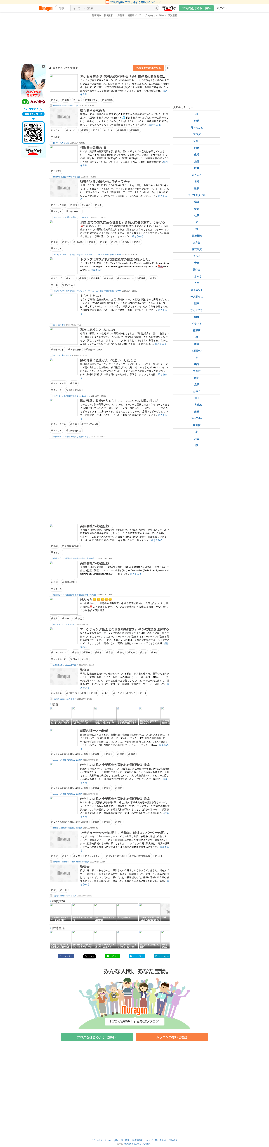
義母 (196, 364)
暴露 (143, 278)
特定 (122, 652)
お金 (144, 693)
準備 (93, 241)
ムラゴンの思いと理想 (171, 1037)
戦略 (88, 652)
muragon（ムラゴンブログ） (138, 1143)
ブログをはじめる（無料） (197, 8)
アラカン (58, 130)
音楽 (196, 262)
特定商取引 (137, 1140)
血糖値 (197, 425)
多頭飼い (197, 350)
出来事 (96, 278)
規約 (116, 1140)
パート (110, 130)
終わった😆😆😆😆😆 (96, 599)
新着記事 (108, 15)
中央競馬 (197, 404)
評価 (77, 652)
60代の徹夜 (76, 349)
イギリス (58, 552)
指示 (84, 278)
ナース (68, 618)
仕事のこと (59, 349)
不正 (78, 99)
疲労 (80, 618)
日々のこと (197, 127)
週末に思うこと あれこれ (97, 329)
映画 (196, 168)
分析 (127, 241)
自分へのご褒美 (95, 349)
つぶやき (197, 276)
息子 (196, 384)
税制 (56, 545)
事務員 (123, 130)
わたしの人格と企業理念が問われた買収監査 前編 (115, 798)
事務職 (136, 130)
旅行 (196, 161)
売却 (110, 754)
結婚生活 (58, 693)
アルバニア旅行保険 (141, 855)
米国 (56, 241)
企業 (99, 652)
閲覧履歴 (172, 15)
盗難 (56, 855)
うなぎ (119, 693)
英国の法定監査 (72, 545)
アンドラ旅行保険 (117, 855)
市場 (111, 652)
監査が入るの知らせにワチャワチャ (105, 181)
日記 (196, 114)
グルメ (197, 256)
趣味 (196, 411)
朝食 (196, 316)
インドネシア (60, 659)
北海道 (57, 136)
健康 (196, 208)
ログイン (222, 8)
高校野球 (197, 235)
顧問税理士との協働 (94, 730)
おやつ (197, 391)
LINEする (114, 956)
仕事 (99, 204)
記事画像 (96, 15)
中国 (86, 659)
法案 (105, 241)
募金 (56, 99)
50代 (196, 120)
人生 (196, 283)
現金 (116, 241)
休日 (196, 398)
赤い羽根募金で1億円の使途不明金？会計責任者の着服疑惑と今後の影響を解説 (135, 76)
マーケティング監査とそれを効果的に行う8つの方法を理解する (124, 629)
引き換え (80, 241)
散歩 (196, 188)
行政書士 (58, 170)
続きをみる (155, 124)
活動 (144, 652)
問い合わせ (160, 1140)
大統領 (110, 278)
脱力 (56, 618)
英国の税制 (70, 582)
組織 (133, 652)
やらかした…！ (91, 295)
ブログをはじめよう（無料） (97, 1037)
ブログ (197, 134)
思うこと (197, 174)
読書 (196, 344)
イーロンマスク (127, 278)
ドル (67, 241)
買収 (133, 754)
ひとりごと (197, 310)
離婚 (86, 130)
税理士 (98, 754)
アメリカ (58, 211)
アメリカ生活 (60, 204)
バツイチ (73, 130)
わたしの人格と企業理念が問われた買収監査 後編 (115, 764)
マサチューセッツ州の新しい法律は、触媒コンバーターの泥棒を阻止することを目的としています (148, 832)
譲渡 (122, 754)
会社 (67, 855)
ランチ (132, 693)
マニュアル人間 (91, 423)
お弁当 (197, 242)
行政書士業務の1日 (93, 147)
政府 (138, 241)
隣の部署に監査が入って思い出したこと (108, 360)
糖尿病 (197, 330)
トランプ (58, 278)
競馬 (196, 303)
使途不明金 (92, 99)
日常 (97, 130)
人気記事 (120, 15)
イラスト (197, 323)
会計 (107, 693)
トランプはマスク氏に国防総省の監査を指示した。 (116, 259)
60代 (196, 147)
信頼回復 (109, 99)
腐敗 (155, 278)
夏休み (197, 269)
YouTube (196, 418)
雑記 (196, 377)
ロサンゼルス (75, 211)
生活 (75, 204)
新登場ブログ (134, 15)
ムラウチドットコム (101, 1140)
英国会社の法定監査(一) (96, 563)
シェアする (67, 956)
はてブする (138, 956)
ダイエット (197, 289)
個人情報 (125, 1140)
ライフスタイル (196, 195)
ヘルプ (149, 1140)
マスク (72, 278)
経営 (97, 821)
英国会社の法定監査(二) (96, 526)
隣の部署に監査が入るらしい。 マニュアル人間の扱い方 (119, 400)
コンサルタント (94, 855)
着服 (67, 99)
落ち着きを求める (92, 110)
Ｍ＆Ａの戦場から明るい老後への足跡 (71, 754)
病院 (196, 202)
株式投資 (197, 249)
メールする (164, 956)
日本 (56, 284)
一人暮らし (197, 296)
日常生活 (73, 693)
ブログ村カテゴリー (154, 15)
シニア (87, 204)
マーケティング (61, 652)
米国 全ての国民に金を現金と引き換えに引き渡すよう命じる (122, 222)
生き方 (197, 371)
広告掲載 (173, 1140)
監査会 (85, 669)
